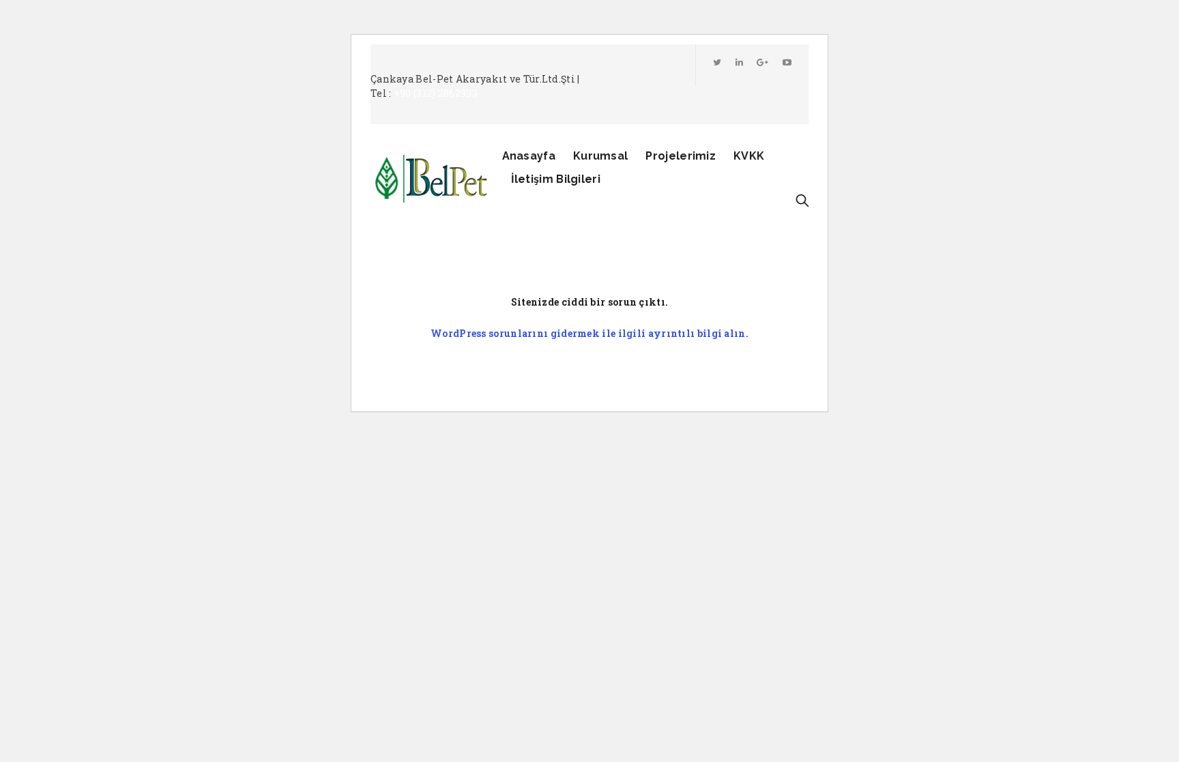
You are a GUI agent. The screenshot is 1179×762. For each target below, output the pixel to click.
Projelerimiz (680, 155)
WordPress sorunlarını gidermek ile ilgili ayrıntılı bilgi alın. (589, 333)
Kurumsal (600, 155)
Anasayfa (528, 155)
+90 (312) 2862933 (436, 93)
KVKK (748, 155)
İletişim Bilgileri (555, 179)
